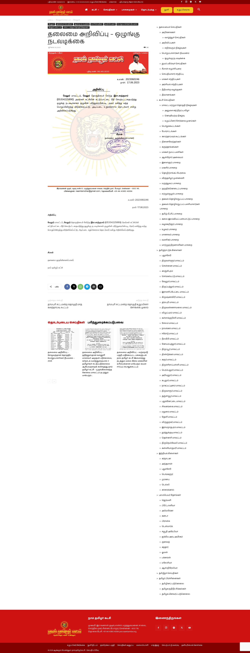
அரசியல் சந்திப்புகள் (172, 84)
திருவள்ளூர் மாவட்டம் (173, 260)
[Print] (94, 287)
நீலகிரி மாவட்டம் (170, 338)
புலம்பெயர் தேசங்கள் (170, 495)
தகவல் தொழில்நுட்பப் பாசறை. (177, 199)
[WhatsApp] (80, 287)
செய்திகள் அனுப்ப (125, 645)
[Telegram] (191, 2)
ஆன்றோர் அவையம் (172, 157)
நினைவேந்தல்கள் (171, 141)
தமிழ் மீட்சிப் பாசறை (172, 213)
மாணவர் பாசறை (171, 234)
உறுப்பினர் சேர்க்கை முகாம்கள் (180, 121)
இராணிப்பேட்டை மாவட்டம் (175, 292)
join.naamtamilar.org (127, 631)
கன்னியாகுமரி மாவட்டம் (174, 448)
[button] (198, 10)
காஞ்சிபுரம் (167, 271)
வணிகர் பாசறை (170, 239)
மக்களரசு (112, 2)
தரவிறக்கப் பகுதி (107, 645)
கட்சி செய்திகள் (97, 24)
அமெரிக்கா (167, 510)
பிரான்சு (166, 521)
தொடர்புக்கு (147, 9)
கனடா (165, 516)
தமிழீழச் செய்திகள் (168, 573)
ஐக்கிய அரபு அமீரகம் (172, 536)
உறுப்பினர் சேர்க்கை (76, 645)
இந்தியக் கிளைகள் (168, 453)
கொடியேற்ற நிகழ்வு (175, 115)
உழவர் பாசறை (169, 229)
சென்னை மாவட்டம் (172, 266)
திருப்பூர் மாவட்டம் (171, 349)
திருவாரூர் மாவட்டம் (172, 391)
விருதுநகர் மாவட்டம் (172, 422)
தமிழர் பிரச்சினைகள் (170, 578)
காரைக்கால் (168, 490)
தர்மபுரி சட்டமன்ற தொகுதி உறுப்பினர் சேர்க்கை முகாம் (127, 306)
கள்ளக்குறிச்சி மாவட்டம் (174, 318)
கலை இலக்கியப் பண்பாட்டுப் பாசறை (181, 219)
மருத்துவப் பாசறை (171, 183)
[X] (195, 2)
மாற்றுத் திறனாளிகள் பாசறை (177, 245)
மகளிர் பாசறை (169, 167)
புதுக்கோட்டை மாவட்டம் (173, 401)
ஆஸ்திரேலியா (170, 568)
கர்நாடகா (166, 458)
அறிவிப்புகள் (110, 24)
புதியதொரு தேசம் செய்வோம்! (131, 2)
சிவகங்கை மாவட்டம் (172, 406)
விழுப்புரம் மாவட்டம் (172, 312)
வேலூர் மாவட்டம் (63, 20)
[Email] (100, 287)
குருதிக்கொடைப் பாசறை (175, 188)
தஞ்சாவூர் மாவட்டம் (171, 396)
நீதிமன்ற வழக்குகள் (172, 89)
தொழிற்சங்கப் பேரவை (174, 173)
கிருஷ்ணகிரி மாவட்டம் (173, 297)
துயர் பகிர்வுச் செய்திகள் (174, 63)
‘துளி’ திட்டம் (92, 645)
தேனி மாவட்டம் (169, 417)
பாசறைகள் (128, 9)
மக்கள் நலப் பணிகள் (172, 152)
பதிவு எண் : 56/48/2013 (56, 2)
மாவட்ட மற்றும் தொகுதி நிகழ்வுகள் (76, 27)
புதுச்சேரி (166, 255)
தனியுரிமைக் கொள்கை (192, 645)
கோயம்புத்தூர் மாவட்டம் (173, 344)
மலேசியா (167, 562)
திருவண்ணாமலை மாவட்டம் (177, 307)
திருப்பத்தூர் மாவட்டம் (172, 286)
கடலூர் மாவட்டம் (170, 380)
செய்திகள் (109, 9)
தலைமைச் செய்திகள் (64, 24)
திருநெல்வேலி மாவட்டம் (174, 443)
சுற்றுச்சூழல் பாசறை (172, 193)
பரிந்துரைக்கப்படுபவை (105, 323)
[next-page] (54, 381)
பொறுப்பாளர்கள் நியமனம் (127, 24)
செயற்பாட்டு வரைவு (170, 645)
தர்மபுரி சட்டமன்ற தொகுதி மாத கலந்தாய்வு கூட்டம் (65, 306)
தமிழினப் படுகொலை (173, 583)
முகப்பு (50, 20)
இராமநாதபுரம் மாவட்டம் (173, 427)
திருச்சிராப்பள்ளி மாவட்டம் (175, 365)
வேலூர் (51, 24)
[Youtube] (200, 2)
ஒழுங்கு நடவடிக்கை (82, 24)
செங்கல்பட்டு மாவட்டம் (173, 276)
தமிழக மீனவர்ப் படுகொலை (176, 594)
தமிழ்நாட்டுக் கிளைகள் (170, 250)
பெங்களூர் (167, 474)
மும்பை (166, 479)
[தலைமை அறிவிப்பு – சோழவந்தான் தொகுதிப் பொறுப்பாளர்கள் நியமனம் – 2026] (63, 339)
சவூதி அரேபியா (170, 531)
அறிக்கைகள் (168, 32)
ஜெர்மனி (166, 500)
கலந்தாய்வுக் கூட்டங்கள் (174, 136)
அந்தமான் (167, 463)
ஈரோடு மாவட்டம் (170, 333)
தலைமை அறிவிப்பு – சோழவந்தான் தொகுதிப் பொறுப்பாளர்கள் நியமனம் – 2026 (61, 356)
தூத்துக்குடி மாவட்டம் (172, 432)
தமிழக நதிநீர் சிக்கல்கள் (174, 588)
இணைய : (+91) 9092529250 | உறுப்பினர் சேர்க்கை (86, 2)
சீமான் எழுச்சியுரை (171, 68)
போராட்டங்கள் (169, 131)
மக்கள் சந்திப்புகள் (171, 79)
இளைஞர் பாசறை (171, 162)
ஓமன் (165, 552)
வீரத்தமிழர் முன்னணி (173, 178)
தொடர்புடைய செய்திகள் (66, 323)
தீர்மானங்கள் (168, 95)
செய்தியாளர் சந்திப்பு (173, 74)
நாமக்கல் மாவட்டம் (171, 328)
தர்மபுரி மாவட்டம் (170, 302)
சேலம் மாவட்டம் (170, 323)
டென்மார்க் (167, 526)
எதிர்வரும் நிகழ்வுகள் (175, 48)
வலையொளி (142, 645)
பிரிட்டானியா (168, 505)
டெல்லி (166, 484)
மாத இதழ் (155, 645)
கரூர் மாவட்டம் (169, 359)
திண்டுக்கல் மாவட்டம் (172, 354)
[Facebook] (181, 2)
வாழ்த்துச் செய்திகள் (175, 37)
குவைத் (166, 542)
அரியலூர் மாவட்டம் (171, 375)
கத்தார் (165, 547)
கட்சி (94, 9)
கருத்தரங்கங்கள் (170, 147)
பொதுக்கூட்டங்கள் (171, 126)
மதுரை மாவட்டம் (170, 411)
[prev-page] (49, 381)
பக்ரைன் (166, 557)
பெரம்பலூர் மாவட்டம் (172, 370)
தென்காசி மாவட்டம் (171, 437)
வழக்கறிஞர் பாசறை (172, 224)
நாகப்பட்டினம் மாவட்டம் (173, 385)
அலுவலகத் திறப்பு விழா (177, 110)
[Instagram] (186, 2)
